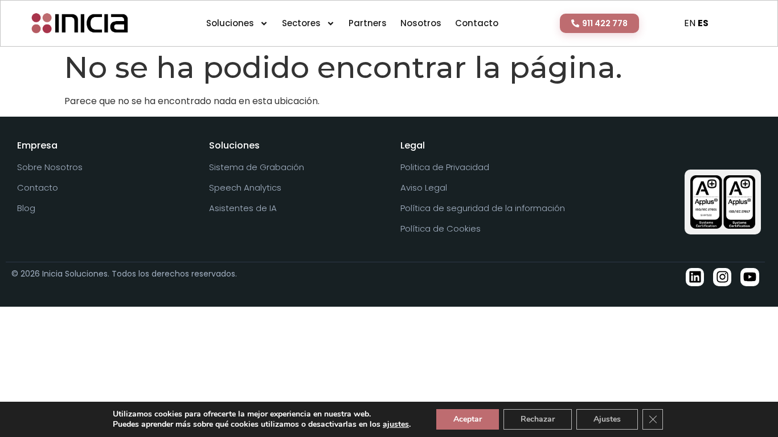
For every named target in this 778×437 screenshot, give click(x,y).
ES (703, 23)
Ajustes (607, 419)
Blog (26, 208)
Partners (368, 23)
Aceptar (467, 419)
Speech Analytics (245, 187)
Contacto (476, 23)
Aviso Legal (423, 187)
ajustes (396, 424)
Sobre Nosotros (50, 167)
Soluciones (230, 23)
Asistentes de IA (243, 208)
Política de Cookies (440, 228)
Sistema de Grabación (256, 167)
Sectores (301, 23)
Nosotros (420, 23)
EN (689, 23)
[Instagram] (722, 277)
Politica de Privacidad (444, 167)
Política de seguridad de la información (482, 208)
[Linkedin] (695, 277)
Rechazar (538, 419)
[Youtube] (749, 277)
